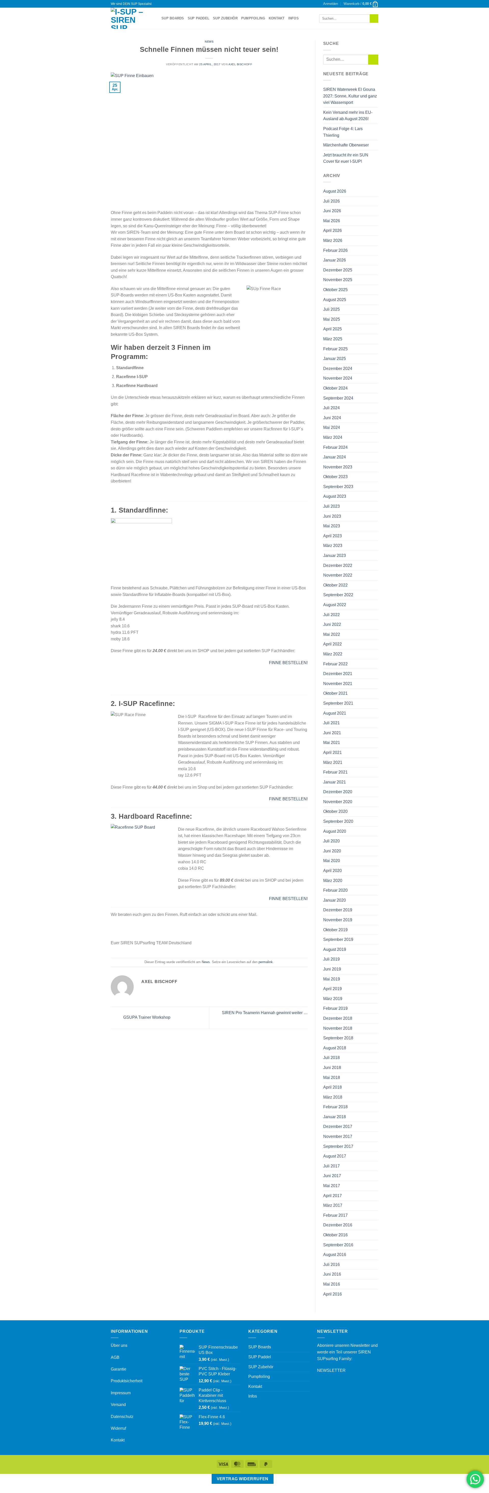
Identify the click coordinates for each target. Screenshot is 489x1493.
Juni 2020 (332, 851)
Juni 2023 (332, 516)
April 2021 (332, 752)
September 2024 (338, 398)
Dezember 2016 (337, 1225)
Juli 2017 (331, 1166)
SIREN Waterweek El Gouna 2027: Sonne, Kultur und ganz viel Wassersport (350, 96)
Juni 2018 (332, 1067)
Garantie (118, 1369)
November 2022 (337, 575)
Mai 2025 (331, 319)
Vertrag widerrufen (242, 1479)
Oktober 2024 (335, 388)
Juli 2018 (331, 1057)
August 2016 (334, 1254)
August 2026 (334, 191)
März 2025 (332, 339)
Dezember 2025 (337, 270)
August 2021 (334, 713)
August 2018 (334, 1048)
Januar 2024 (334, 457)
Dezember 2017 (337, 1126)
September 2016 (338, 1245)
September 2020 (338, 821)
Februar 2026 (335, 250)
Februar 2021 (335, 772)
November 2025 (337, 280)
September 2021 (338, 703)
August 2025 (334, 299)
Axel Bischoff (240, 64)
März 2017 (332, 1205)
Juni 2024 (332, 418)
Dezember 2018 (337, 1018)
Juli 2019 (331, 959)
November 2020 (337, 802)
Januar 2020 (334, 900)
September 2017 (338, 1146)
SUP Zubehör (225, 18)
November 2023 (337, 467)
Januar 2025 (334, 358)
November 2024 (337, 378)
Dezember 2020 (337, 792)
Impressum (121, 1393)
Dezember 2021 (337, 673)
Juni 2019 (332, 969)
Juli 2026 (331, 201)
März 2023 (332, 545)
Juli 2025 (331, 309)
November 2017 (337, 1136)
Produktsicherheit (126, 1381)
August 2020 (334, 831)
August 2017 (334, 1156)
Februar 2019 (335, 1008)
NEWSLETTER (331, 1370)
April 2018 (332, 1087)
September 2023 (338, 486)
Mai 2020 (331, 861)
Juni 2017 (332, 1176)
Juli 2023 (331, 506)
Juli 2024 (331, 408)
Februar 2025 (335, 349)
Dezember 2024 (337, 368)
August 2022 (334, 605)
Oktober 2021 (335, 693)
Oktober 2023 (335, 477)
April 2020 (332, 870)
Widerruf (118, 1428)
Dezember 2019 (337, 910)
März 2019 (332, 999)
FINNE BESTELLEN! (288, 663)
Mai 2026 (331, 221)
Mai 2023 (331, 526)
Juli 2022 (331, 615)
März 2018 (332, 1097)
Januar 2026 (334, 260)
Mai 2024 (331, 427)
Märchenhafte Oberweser (346, 145)
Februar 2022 (335, 664)
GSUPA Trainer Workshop (146, 1017)
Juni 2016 (332, 1274)
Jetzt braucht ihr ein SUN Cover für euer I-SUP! (345, 158)
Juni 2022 (332, 624)
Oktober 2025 (335, 290)
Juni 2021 (332, 733)
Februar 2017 (335, 1215)
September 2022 (338, 595)
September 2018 (338, 1038)
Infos (293, 18)
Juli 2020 (331, 841)
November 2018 (337, 1028)
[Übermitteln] (374, 18)
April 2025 (332, 329)
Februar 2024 (335, 447)
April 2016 (332, 1294)
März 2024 (332, 437)
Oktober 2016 (335, 1235)
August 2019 (334, 949)
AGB (115, 1357)
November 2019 (337, 920)
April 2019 (332, 989)
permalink (266, 962)
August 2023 (334, 496)
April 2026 (332, 230)
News (209, 41)
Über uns (119, 1345)
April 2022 (332, 644)
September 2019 (338, 939)
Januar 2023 (334, 555)
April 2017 (332, 1195)
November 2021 (337, 683)
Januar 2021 (334, 782)
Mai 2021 (331, 742)
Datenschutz (122, 1416)
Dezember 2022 (337, 565)
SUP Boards (172, 18)
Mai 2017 (331, 1186)
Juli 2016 (331, 1264)
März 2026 (332, 240)
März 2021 (332, 762)
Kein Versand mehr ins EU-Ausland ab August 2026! (347, 115)
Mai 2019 (331, 979)
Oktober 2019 (335, 930)
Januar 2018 (334, 1117)
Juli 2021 (331, 723)
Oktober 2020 (335, 811)
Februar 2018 (335, 1107)
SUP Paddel (199, 18)
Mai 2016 (331, 1284)
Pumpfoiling (253, 18)
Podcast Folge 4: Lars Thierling (343, 132)
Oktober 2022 (335, 585)
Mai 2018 (331, 1077)
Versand (118, 1404)
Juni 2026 (332, 211)
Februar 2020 (335, 890)
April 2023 (332, 536)
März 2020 (332, 880)
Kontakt (277, 18)
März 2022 (332, 654)
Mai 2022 (331, 634)
